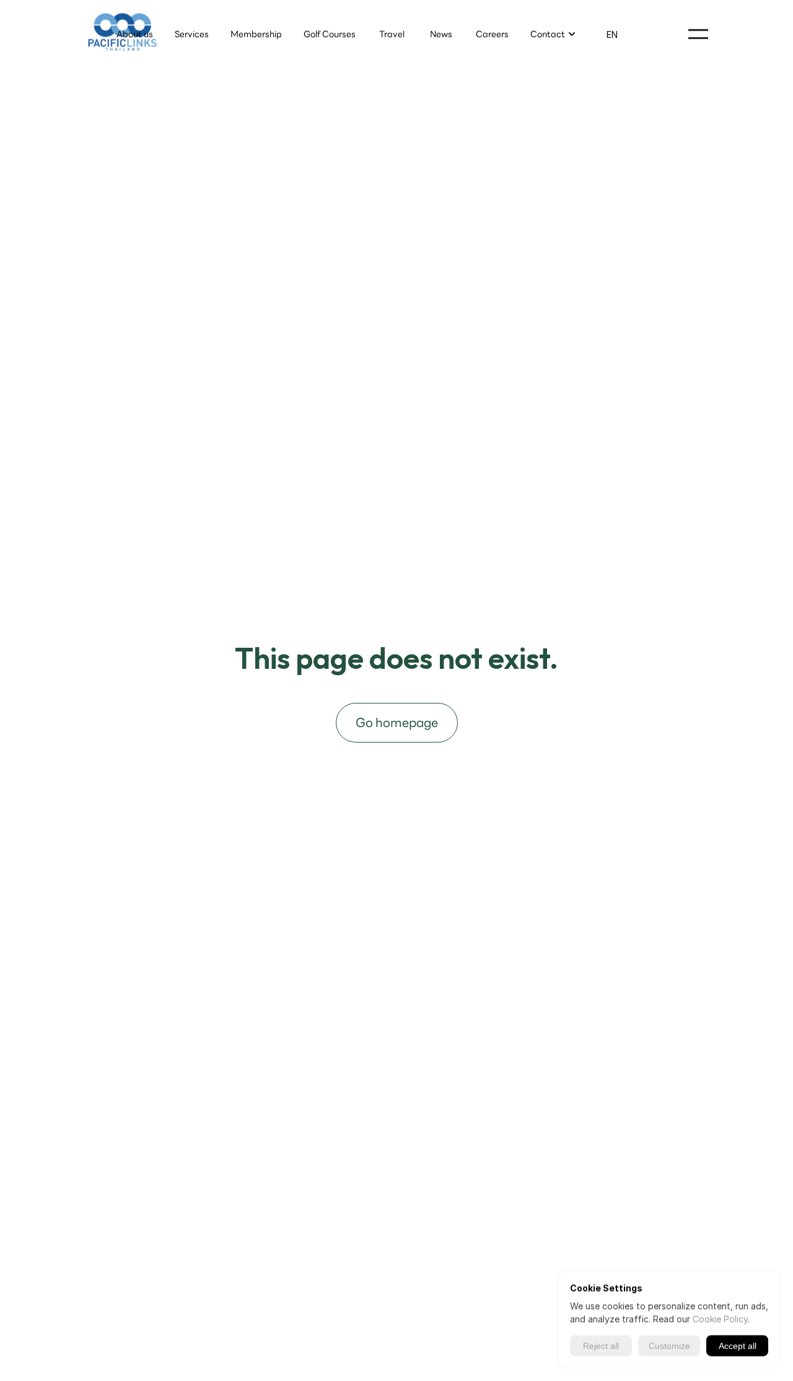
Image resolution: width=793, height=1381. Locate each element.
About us (134, 34)
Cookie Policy (720, 1318)
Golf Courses (330, 34)
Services (192, 34)
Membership (256, 34)
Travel (391, 34)
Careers (492, 34)
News (442, 34)
